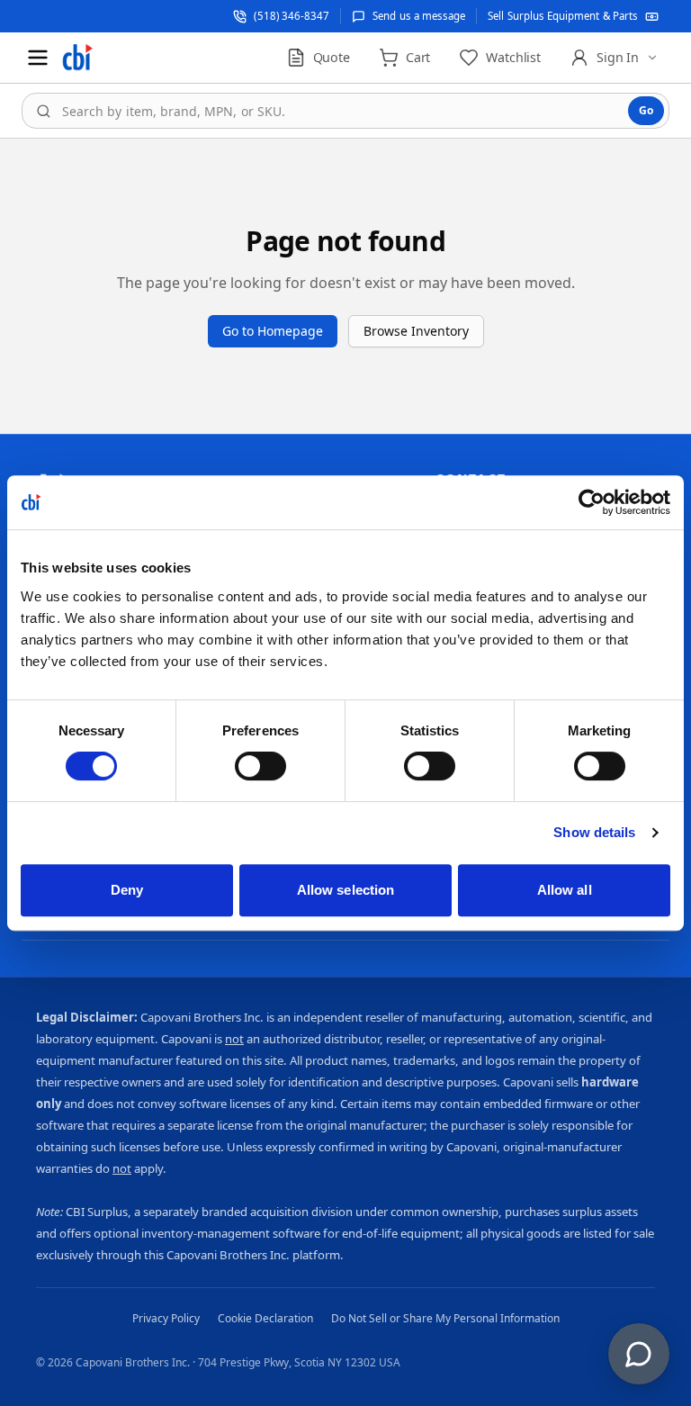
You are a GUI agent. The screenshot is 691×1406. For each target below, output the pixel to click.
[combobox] (345, 111)
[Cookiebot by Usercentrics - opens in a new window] (591, 502)
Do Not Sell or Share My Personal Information (445, 1318)
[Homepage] (77, 57)
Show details (594, 832)
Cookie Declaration (265, 1318)
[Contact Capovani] (638, 1353)
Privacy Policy (166, 1318)
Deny (127, 889)
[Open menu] (38, 57)
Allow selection (346, 889)
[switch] (260, 766)
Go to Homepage (272, 330)
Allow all (564, 889)
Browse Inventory (416, 330)
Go (646, 110)
